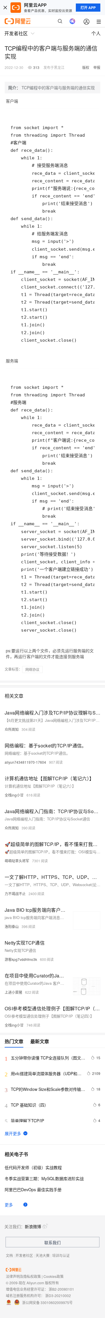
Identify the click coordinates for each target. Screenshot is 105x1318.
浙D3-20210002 (58, 1295)
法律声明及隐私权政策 (23, 1276)
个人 (96, 33)
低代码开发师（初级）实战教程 (33, 1167)
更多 (9, 1204)
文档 (9, 1255)
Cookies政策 (53, 1276)
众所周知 (12, 729)
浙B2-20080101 (61, 1289)
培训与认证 (61, 1255)
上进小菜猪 (13, 992)
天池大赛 (43, 1255)
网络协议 (32, 669)
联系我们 (52, 1242)
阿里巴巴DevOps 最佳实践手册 (33, 1189)
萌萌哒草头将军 (17, 860)
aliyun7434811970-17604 (25, 762)
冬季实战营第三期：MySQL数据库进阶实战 (44, 1178)
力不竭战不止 (15, 893)
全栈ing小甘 (14, 794)
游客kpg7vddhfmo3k (21, 959)
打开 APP (88, 7)
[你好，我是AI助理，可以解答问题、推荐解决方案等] (72, 21)
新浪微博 (33, 1226)
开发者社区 (24, 1255)
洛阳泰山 (12, 926)
